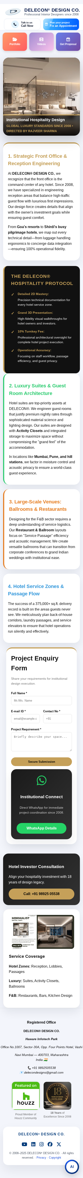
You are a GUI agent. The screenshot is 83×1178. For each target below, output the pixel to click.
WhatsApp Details (42, 828)
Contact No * (51, 711)
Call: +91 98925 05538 (41, 894)
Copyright (55, 1157)
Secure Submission (41, 761)
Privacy (41, 1157)
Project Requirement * (26, 729)
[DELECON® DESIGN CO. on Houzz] (26, 1096)
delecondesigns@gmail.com (44, 1072)
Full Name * (19, 693)
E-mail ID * (18, 711)
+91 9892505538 (44, 1068)
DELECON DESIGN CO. (41, 1134)
